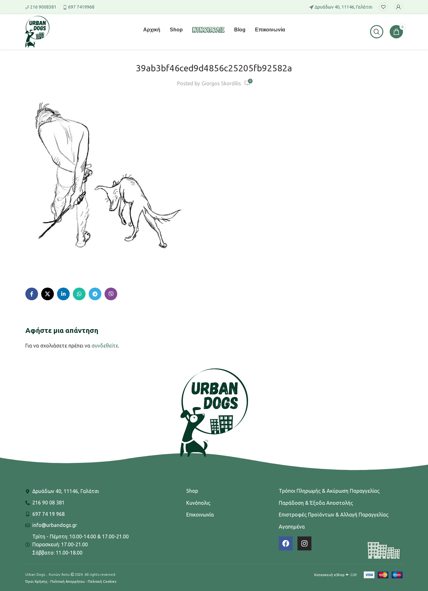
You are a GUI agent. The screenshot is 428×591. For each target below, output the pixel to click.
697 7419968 (81, 7)
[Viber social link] (111, 294)
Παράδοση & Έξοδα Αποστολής (316, 503)
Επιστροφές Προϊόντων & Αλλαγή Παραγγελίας (333, 514)
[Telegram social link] (95, 294)
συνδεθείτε (105, 345)
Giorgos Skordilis (221, 83)
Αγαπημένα (292, 526)
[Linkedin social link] (63, 294)
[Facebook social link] (31, 294)
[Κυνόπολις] (208, 33)
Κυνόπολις (198, 503)
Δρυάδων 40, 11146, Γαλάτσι (344, 7)
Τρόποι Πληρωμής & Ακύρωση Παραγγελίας (329, 491)
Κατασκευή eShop (329, 575)
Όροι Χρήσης (36, 581)
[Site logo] (37, 31)
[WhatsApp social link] (79, 294)
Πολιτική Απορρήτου (67, 581)
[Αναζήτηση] (376, 31)
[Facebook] (286, 543)
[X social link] (47, 294)
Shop (192, 491)
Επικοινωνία (200, 514)
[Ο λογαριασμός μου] (398, 7)
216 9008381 (43, 7)
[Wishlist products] (383, 7)
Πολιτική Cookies (102, 581)
